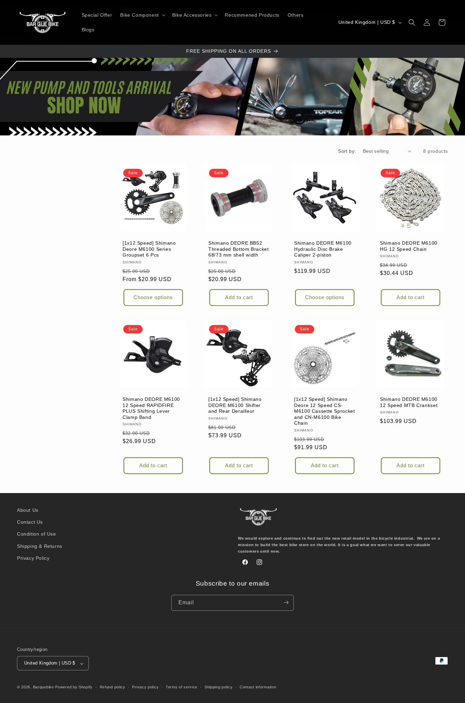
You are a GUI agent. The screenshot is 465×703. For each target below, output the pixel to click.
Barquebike (43, 687)
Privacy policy (145, 687)
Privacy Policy (33, 558)
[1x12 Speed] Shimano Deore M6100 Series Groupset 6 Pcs (149, 249)
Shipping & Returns (39, 546)
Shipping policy (219, 687)
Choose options (153, 297)
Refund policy (112, 687)
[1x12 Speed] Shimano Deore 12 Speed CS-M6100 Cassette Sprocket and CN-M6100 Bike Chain (324, 411)
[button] (142, 15)
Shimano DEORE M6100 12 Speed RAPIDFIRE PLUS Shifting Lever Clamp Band (151, 408)
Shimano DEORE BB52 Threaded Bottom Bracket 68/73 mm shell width (238, 249)
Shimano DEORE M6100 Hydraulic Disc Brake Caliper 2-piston (323, 249)
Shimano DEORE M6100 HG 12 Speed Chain (408, 246)
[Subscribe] (285, 602)
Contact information (258, 687)
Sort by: (347, 151)
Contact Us (30, 522)
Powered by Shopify (74, 687)
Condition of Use (36, 534)
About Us (27, 510)
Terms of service (181, 687)
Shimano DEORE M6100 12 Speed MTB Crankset (408, 402)
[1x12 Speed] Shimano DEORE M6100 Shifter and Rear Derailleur (235, 405)
